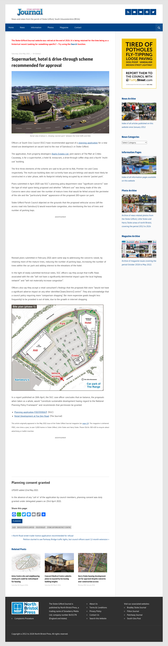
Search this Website (98, 618)
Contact (78, 27)
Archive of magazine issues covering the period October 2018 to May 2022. (139, 263)
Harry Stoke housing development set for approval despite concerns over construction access (92, 579)
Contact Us (94, 615)
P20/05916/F (40, 527)
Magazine (64, 27)
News (22, 27)
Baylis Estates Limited (25, 527)
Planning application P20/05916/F (30, 412)
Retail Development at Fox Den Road (31, 416)
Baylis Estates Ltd (60, 154)
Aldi (13, 527)
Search (74, 44)
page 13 (85, 423)
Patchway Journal (134, 615)
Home (11, 27)
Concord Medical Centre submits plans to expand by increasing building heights (58, 579)
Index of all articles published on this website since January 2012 (137, 125)
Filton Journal (133, 611)
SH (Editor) (37, 54)
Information (36, 27)
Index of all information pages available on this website (139, 179)
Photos (51, 27)
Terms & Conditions (98, 607)
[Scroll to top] (163, 641)
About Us (94, 603)
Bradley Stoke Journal (136, 607)
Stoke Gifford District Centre (59, 527)
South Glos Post (134, 618)
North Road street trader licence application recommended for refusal (43, 535)
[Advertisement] (60, 235)
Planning (17, 521)
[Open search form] (159, 27)
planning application (88, 142)
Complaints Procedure (24, 618)
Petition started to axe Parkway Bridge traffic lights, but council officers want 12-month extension (65, 539)
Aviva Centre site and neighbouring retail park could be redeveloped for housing (26, 579)
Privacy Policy (95, 611)
